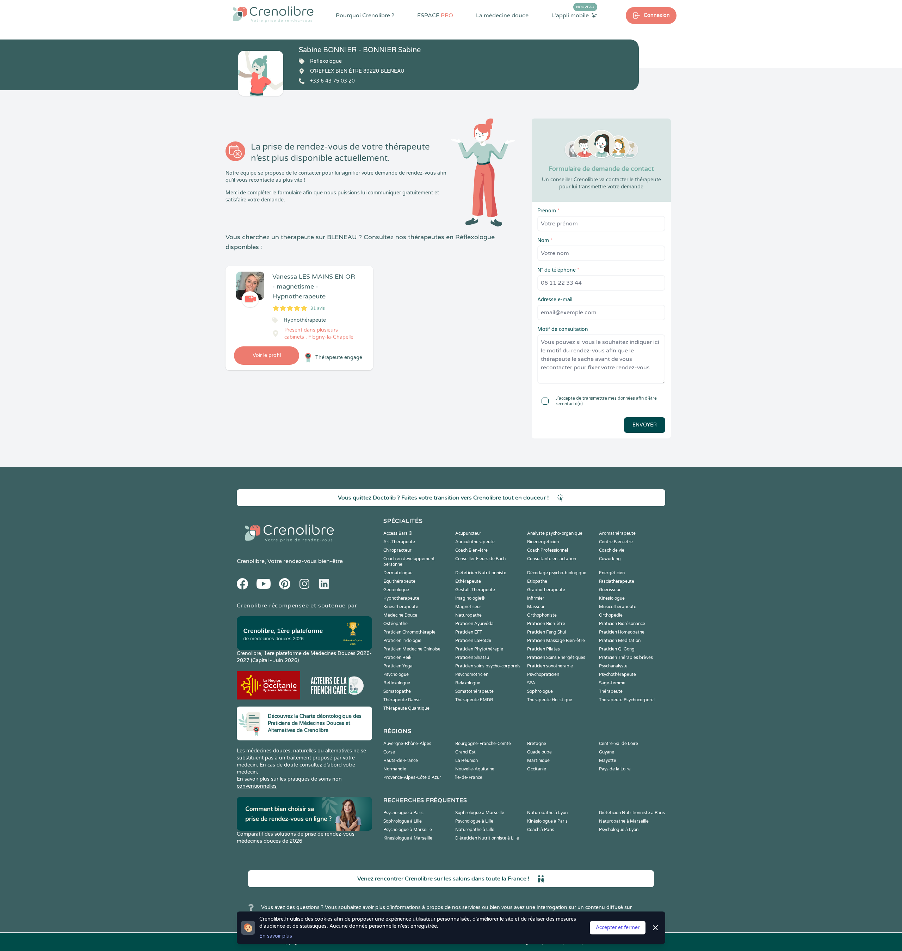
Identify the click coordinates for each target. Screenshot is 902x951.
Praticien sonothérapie (550, 666)
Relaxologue (467, 682)
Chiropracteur (397, 550)
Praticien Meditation (620, 640)
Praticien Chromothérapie (409, 632)
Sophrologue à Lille (402, 821)
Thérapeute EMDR (474, 699)
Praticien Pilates (543, 649)
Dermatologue (398, 572)
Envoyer (644, 425)
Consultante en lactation (551, 558)
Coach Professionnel (547, 550)
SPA (531, 682)
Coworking (610, 558)
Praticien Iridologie (402, 640)
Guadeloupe (539, 752)
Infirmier (535, 598)
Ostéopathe (395, 623)
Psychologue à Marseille (407, 829)
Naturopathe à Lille (474, 829)
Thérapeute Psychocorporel (627, 699)
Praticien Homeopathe (621, 632)
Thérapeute (611, 691)
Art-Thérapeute (399, 541)
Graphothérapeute (546, 589)
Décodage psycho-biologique (556, 572)
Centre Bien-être (616, 541)
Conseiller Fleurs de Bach (480, 558)
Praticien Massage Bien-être (556, 640)
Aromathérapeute (617, 533)
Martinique (538, 760)
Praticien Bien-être (546, 623)
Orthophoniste (542, 615)
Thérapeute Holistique (549, 699)
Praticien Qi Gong (617, 649)
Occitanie (536, 769)
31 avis (317, 308)
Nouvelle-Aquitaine (474, 769)
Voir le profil (267, 355)
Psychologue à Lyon (618, 829)
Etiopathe (537, 581)
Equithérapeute (399, 581)
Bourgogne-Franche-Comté (483, 743)
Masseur (536, 606)
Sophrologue (540, 691)
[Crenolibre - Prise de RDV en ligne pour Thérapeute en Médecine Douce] (273, 14)
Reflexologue (396, 682)
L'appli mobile (572, 15)
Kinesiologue (612, 598)
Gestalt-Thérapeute (475, 589)
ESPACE (435, 15)
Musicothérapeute (617, 606)
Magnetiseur (468, 606)
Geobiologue (396, 589)
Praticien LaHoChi (473, 640)
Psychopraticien (543, 674)
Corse (389, 752)
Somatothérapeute (474, 691)
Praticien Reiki (398, 657)
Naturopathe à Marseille (624, 821)
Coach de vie (611, 550)
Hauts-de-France (400, 760)
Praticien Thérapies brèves (626, 657)
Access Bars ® (397, 533)
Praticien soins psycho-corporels (487, 666)
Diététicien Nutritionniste (480, 572)
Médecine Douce (400, 615)
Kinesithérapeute (400, 606)
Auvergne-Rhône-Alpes (407, 743)
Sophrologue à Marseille (479, 812)
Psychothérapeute (617, 674)
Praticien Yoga (398, 666)
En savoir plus (275, 936)
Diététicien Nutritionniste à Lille (487, 838)
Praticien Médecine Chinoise (411, 649)
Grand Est (465, 752)
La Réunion (466, 760)
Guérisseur (610, 589)
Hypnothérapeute (401, 598)
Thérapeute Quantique (406, 708)
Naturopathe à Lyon (547, 812)
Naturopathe (468, 615)
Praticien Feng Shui (546, 632)
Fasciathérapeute (616, 581)
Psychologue (396, 674)
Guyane (606, 752)
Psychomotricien (471, 674)
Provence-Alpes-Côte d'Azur (412, 777)
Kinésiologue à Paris (547, 821)
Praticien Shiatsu (472, 657)
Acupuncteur (468, 533)
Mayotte (607, 760)
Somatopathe (397, 691)
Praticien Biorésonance (622, 623)
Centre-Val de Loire (618, 743)
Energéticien (612, 572)
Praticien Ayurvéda (474, 623)
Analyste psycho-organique (554, 533)
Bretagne (536, 743)
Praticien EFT (468, 632)
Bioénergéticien (543, 541)
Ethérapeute (468, 581)
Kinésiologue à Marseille (407, 838)
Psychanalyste (613, 666)
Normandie (394, 769)
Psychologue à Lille (474, 821)
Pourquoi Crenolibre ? (365, 15)
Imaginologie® (470, 598)
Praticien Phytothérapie (479, 649)
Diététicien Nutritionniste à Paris (632, 812)
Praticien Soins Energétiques (556, 657)
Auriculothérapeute (475, 541)
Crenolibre (251, 561)
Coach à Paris (540, 829)
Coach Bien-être (471, 550)
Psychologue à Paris (403, 812)
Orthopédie (611, 615)
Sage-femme (612, 682)
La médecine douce (502, 15)
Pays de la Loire (615, 769)
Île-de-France (468, 777)
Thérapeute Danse (402, 699)
